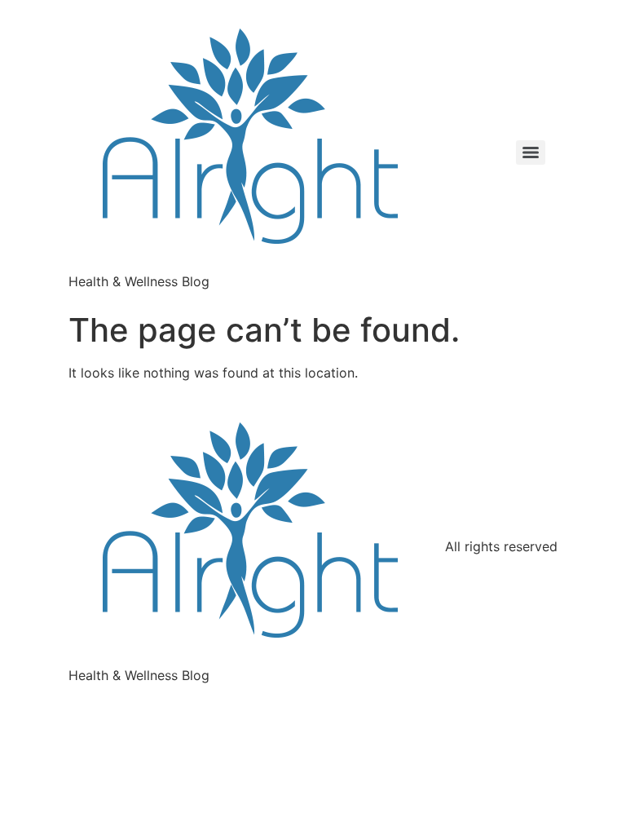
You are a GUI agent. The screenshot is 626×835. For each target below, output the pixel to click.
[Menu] (530, 152)
